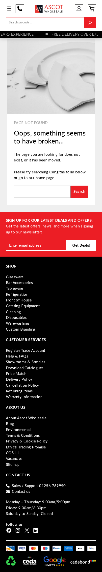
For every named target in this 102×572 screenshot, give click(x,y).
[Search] (90, 22)
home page (45, 178)
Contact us (21, 492)
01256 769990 (20, 8)
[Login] (79, 8)
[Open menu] (9, 8)
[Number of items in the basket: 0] (92, 8)
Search (79, 192)
